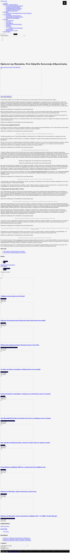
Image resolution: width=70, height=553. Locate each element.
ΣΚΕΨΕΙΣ (8, 25)
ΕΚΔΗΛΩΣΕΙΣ (9, 29)
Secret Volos (4, 529)
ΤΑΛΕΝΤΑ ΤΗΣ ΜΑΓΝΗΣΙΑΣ (13, 7)
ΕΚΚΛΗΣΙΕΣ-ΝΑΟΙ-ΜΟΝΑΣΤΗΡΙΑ (14, 17)
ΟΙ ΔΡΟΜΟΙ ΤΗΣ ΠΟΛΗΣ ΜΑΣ (13, 15)
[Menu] (65, 3)
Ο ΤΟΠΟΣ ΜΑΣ (7, 14)
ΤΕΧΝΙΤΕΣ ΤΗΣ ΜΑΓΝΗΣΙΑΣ (13, 9)
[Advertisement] (35, 51)
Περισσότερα (17, 551)
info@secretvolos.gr (5, 526)
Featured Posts (4, 494)
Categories (5, 261)
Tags (4, 262)
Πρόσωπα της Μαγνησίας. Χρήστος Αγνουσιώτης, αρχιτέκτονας (17, 540)
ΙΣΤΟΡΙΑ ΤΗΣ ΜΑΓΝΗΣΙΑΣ (12, 18)
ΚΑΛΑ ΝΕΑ (9, 26)
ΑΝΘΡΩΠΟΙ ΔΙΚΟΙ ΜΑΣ (12, 10)
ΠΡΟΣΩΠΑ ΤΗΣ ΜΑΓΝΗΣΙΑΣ (10, 4)
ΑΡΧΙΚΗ (5, 3)
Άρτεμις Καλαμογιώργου (6, 96)
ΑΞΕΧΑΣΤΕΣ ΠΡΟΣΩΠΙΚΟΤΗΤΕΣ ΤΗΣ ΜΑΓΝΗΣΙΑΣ (19, 13)
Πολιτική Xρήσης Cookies (12, 30)
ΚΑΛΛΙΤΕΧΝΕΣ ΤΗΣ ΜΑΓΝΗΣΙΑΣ (14, 5)
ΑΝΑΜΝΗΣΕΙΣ (9, 20)
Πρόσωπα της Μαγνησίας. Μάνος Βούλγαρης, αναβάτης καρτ (16, 538)
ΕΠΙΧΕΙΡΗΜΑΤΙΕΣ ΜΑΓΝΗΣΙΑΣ (14, 8)
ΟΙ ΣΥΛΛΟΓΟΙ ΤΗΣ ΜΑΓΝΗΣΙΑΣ (14, 24)
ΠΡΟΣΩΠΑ (6, 12)
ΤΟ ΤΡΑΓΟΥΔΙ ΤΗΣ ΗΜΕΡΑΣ (16, 28)
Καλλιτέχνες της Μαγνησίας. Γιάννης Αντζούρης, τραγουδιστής (17, 539)
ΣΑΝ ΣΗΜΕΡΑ (9, 23)
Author (4, 269)
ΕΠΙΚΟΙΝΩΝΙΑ (7, 31)
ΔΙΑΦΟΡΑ (5, 19)
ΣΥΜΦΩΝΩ (11, 551)
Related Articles (6, 268)
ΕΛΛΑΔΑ (8, 21)
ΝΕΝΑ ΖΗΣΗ (4, 266)
